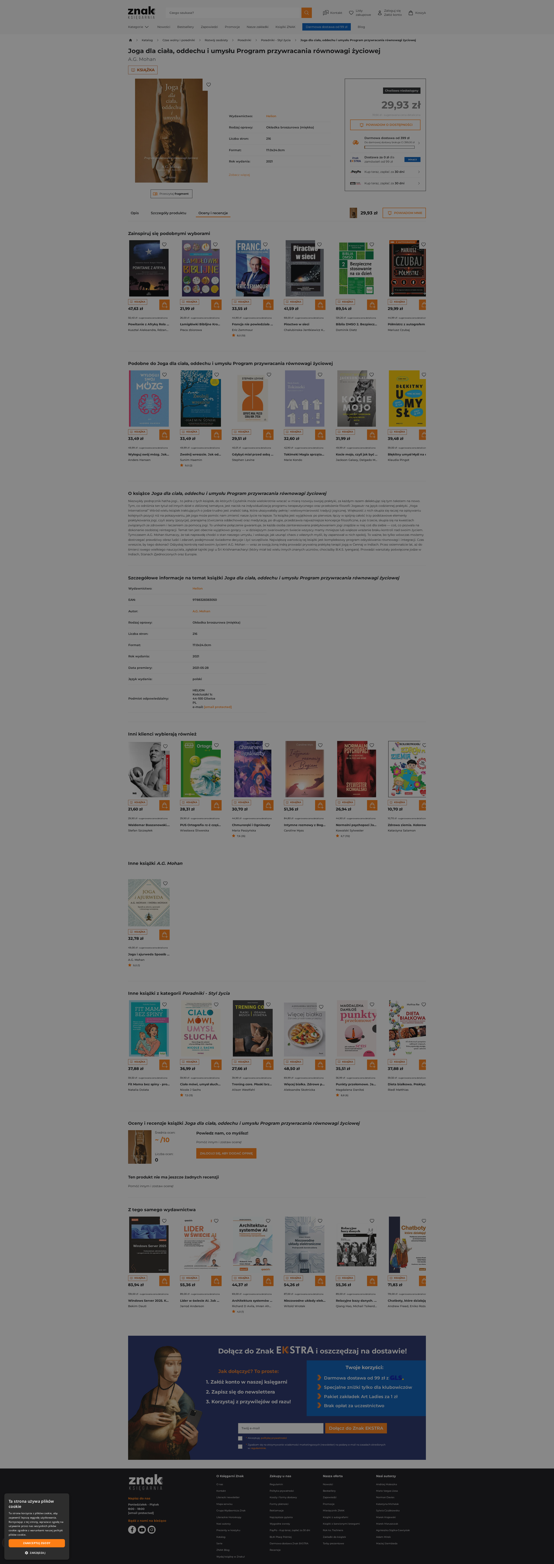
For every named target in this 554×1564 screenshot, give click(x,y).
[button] (37, 1552)
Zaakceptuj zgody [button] (36, 1543)
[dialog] (36, 1526)
